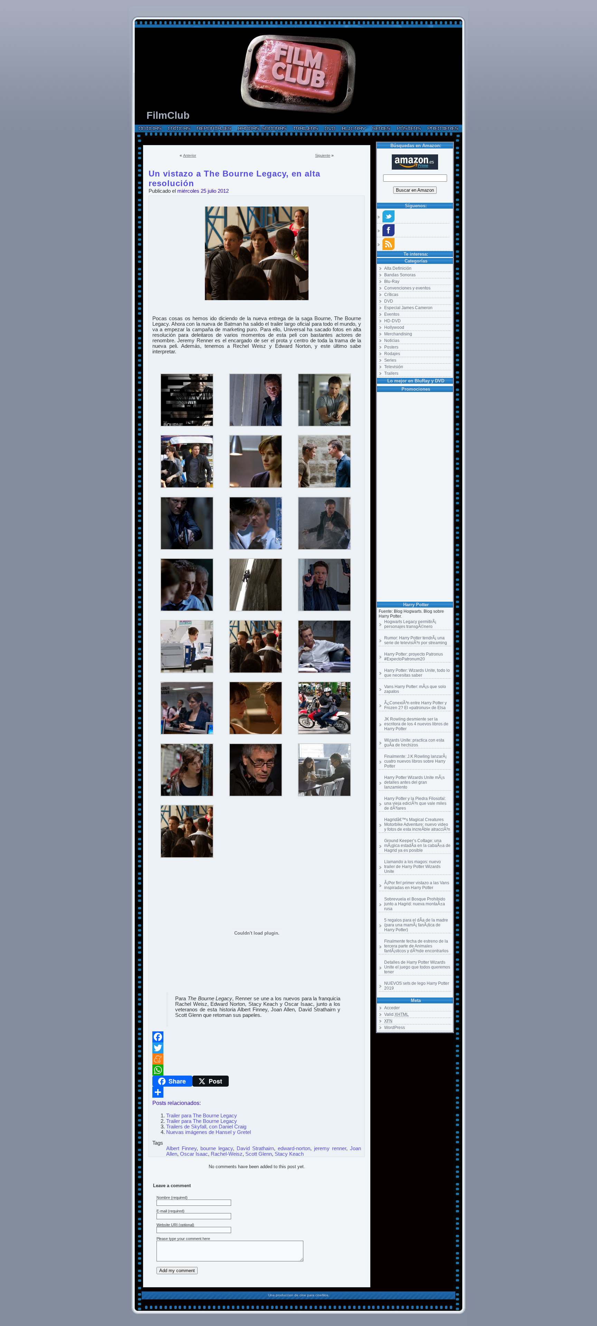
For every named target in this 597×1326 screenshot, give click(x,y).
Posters (391, 347)
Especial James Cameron (408, 307)
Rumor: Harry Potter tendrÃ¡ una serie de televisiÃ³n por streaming (415, 640)
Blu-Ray (391, 281)
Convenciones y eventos (407, 288)
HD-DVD (392, 320)
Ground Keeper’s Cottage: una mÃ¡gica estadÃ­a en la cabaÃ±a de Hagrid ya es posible (417, 845)
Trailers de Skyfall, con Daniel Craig (206, 1126)
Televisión (393, 366)
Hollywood (394, 327)
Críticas (391, 294)
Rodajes (392, 353)
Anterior (189, 155)
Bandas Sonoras (400, 275)
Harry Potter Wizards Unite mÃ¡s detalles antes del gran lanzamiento (414, 782)
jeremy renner (330, 1148)
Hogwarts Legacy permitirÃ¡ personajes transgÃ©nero (410, 624)
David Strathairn (255, 1148)
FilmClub (168, 115)
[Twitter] (256, 1047)
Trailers (391, 373)
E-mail (162, 1211)
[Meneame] (256, 1059)
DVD (388, 301)
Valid (396, 1014)
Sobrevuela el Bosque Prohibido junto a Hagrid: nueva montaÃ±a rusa (414, 904)
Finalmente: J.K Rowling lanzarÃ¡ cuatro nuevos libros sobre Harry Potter (415, 761)
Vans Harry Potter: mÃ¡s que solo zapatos (415, 689)
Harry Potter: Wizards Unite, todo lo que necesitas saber (417, 673)
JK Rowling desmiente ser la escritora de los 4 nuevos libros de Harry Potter (416, 724)
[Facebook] (256, 1036)
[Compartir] (256, 1092)
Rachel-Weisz (227, 1154)
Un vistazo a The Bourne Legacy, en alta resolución (234, 172)
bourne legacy (216, 1148)
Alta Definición (397, 268)
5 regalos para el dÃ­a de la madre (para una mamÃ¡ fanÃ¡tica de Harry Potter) (416, 925)
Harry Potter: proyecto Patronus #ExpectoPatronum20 (413, 656)
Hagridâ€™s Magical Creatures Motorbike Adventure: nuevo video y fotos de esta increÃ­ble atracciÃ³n (417, 824)
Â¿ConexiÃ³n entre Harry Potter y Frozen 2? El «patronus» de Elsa (415, 705)
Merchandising (398, 334)
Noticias (391, 340)
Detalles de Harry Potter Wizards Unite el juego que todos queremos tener (417, 967)
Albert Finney (181, 1148)
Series (390, 360)
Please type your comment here (183, 1239)
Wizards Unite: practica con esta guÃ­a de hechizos (414, 742)
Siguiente (322, 155)
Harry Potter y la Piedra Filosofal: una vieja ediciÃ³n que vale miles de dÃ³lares (415, 803)
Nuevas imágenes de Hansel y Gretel (208, 1132)
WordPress (394, 1027)
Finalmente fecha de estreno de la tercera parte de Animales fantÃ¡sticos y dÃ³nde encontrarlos (416, 946)
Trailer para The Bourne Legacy (201, 1115)
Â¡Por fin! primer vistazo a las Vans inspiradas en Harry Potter (416, 885)
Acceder (392, 1007)
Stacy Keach (289, 1154)
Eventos (391, 314)
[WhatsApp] (256, 1070)
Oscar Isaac (194, 1154)
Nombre (163, 1197)
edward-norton (294, 1148)
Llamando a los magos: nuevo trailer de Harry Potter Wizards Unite (412, 866)
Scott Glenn (258, 1154)
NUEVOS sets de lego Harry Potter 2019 (416, 986)
